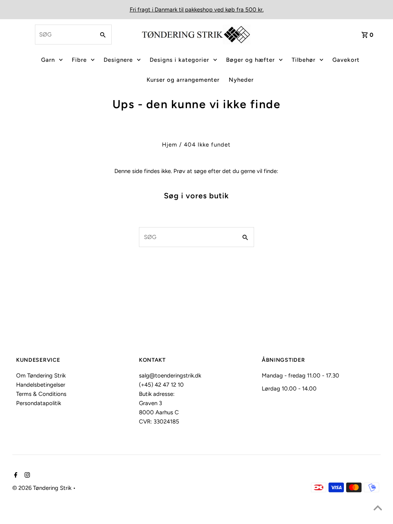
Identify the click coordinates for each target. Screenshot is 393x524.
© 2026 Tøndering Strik (42, 487)
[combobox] (64, 34)
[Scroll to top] (377, 508)
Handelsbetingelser (40, 384)
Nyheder (241, 79)
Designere (118, 59)
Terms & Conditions (41, 394)
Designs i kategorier (179, 59)
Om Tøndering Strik (41, 375)
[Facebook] (14, 475)
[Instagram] (26, 475)
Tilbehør (303, 59)
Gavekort (346, 59)
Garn (48, 59)
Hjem (169, 144)
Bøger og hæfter (250, 59)
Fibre (79, 59)
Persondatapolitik (38, 403)
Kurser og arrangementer (183, 79)
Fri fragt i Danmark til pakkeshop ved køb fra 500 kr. (197, 9)
